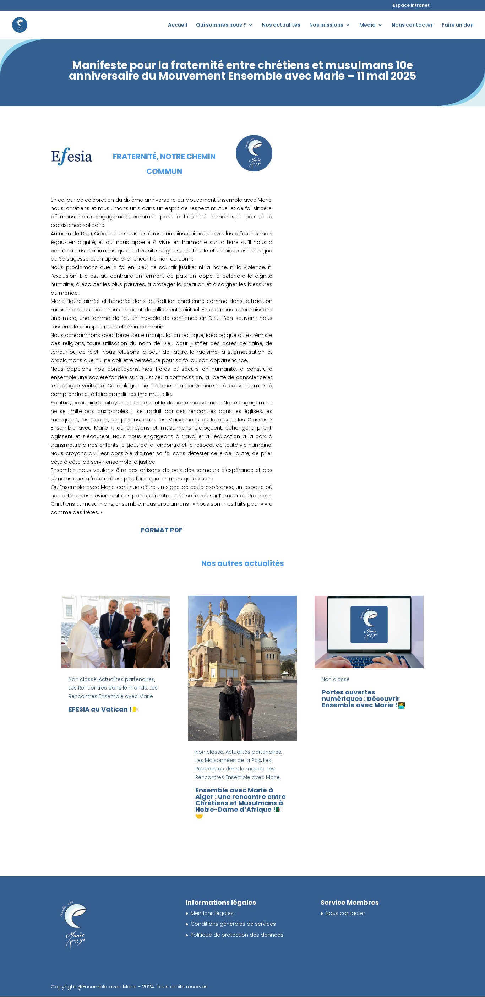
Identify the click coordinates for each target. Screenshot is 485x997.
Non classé (83, 679)
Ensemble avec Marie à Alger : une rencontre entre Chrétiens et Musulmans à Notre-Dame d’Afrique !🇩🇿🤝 (240, 803)
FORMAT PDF (161, 529)
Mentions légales (212, 913)
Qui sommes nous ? (221, 25)
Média (367, 25)
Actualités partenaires (126, 679)
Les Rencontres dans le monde (108, 687)
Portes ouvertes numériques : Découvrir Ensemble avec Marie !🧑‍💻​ (363, 698)
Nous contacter (412, 25)
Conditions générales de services (233, 923)
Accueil (177, 25)
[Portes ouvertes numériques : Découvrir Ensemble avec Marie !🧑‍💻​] (369, 632)
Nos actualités (281, 25)
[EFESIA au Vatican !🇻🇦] (115, 632)
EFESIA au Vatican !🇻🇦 (104, 709)
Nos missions (326, 25)
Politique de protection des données (237, 934)
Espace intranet (411, 5)
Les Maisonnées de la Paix (228, 760)
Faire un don (458, 25)
